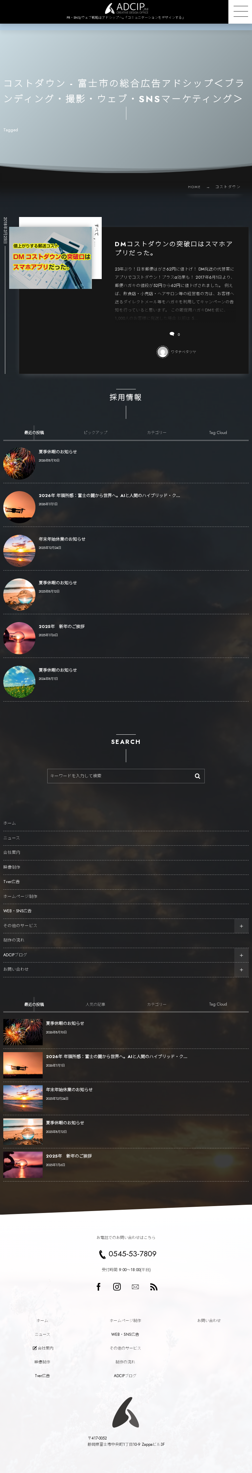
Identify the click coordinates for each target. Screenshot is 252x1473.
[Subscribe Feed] (153, 1287)
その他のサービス (20, 926)
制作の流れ (14, 940)
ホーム (9, 823)
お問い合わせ (16, 969)
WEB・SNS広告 (17, 911)
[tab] (34, 432)
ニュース (11, 838)
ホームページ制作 (20, 896)
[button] (240, 12)
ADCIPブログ (15, 955)
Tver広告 (11, 882)
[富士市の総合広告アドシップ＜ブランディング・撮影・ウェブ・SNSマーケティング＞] (125, 8)
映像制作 (11, 867)
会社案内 (11, 853)
